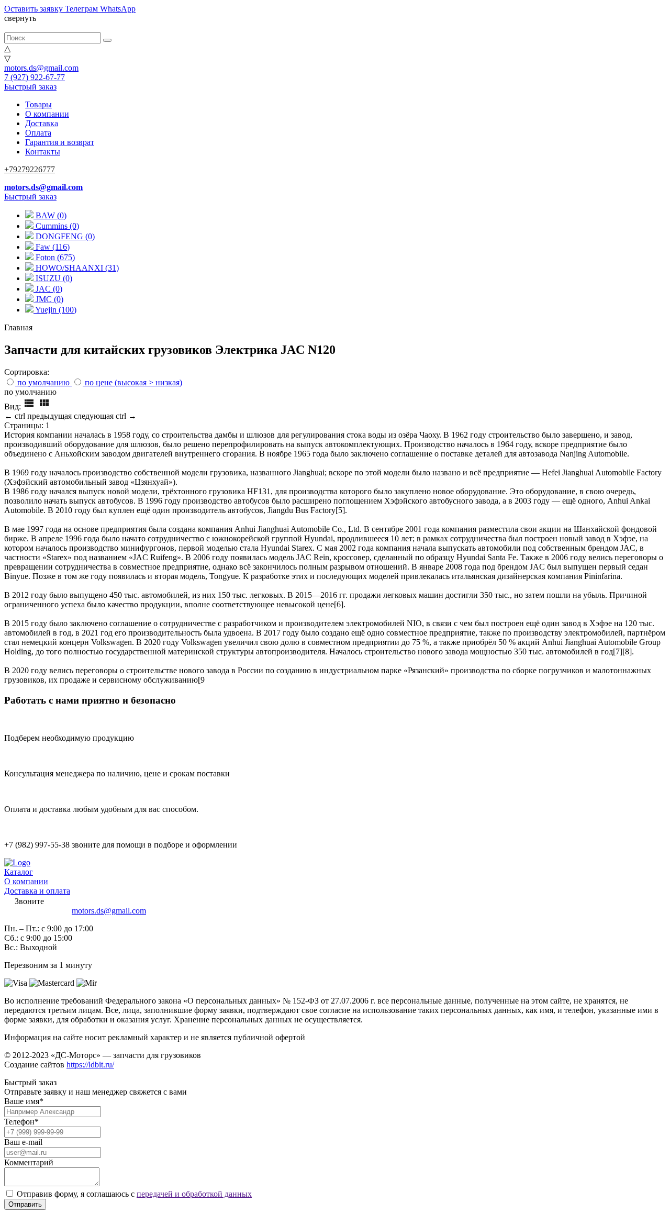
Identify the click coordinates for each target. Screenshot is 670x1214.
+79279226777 (29, 169)
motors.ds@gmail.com (41, 67)
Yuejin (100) (55, 309)
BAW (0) (50, 215)
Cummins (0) (56, 225)
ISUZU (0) (53, 278)
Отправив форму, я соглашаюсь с (134, 1193)
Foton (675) (54, 257)
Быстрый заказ (30, 86)
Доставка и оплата (37, 890)
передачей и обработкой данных (194, 1193)
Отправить (25, 1204)
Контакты (42, 151)
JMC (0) (48, 299)
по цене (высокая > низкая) (133, 382)
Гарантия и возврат (59, 142)
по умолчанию (43, 382)
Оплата (38, 132)
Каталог (18, 871)
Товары (38, 104)
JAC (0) (48, 288)
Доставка (41, 123)
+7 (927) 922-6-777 (37, 910)
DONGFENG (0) (64, 236)
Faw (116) (52, 246)
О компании (47, 113)
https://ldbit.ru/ (90, 1064)
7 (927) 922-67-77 (34, 77)
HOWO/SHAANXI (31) (76, 267)
